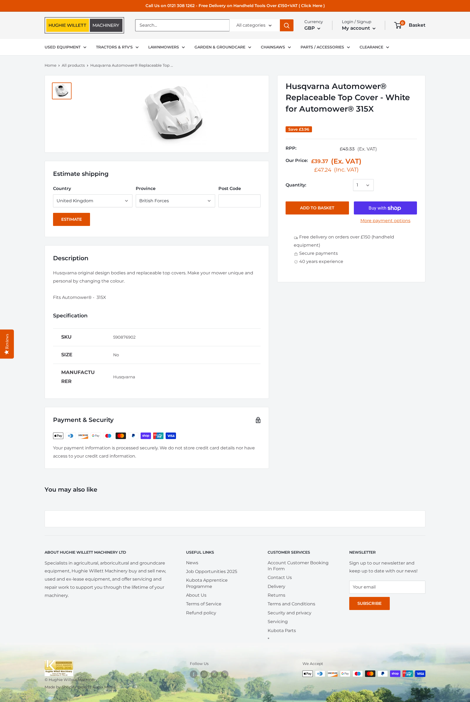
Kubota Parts (282, 630)
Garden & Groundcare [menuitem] (219, 47)
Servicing (278, 621)
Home (50, 65)
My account (356, 28)
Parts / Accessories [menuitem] (322, 47)
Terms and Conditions (291, 603)
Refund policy (201, 612)
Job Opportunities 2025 (211, 571)
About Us (196, 595)
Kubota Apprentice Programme (207, 583)
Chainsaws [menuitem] (273, 47)
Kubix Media (104, 687)
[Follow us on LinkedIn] (224, 674)
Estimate (71, 219)
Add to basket (317, 208)
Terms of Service (203, 603)
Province (146, 188)
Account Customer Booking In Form (298, 565)
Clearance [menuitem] (371, 47)
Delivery (276, 586)
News (192, 562)
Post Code (229, 188)
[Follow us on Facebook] (193, 674)
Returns (276, 595)
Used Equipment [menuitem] (63, 47)
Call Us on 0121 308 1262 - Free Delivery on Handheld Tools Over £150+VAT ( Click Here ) (235, 5)
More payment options (385, 220)
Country (62, 188)
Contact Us (280, 577)
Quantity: (296, 185)
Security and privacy (289, 612)
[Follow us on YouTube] (214, 674)
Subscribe (369, 603)
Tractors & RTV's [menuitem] (114, 47)
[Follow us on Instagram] (204, 674)
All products (73, 65)
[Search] (286, 25)
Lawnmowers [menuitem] (163, 47)
